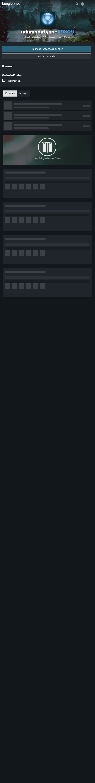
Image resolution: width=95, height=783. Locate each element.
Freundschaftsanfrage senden (47, 49)
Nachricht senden (47, 56)
